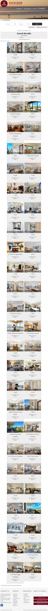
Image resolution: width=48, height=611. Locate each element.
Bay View (15, 599)
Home (2, 20)
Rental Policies (27, 602)
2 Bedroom (15, 594)
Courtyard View (16, 598)
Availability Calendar (15, 603)
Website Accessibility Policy (27, 609)
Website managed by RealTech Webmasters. (40, 609)
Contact (42, 8)
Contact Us (26, 601)
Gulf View (15, 596)
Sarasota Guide (27, 599)
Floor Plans (26, 595)
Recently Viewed (21, 30)
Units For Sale (26, 596)
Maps (25, 598)
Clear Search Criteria (42, 27)
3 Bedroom (15, 595)
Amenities (26, 594)
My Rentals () (28, 30)
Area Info (27, 8)
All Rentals (15, 601)
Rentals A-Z (15, 605)
